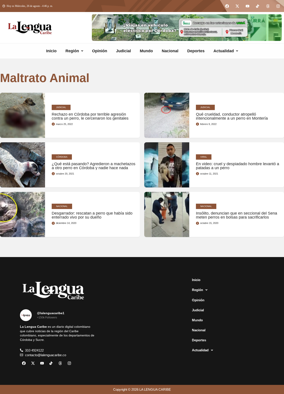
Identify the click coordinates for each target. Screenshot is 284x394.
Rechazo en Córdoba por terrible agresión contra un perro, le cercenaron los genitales (90, 116)
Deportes (196, 51)
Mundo (146, 51)
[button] (74, 51)
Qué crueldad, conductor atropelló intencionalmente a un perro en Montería (232, 116)
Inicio (51, 51)
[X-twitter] (237, 6)
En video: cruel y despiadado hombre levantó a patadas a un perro (237, 166)
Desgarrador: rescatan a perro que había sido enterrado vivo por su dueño (92, 215)
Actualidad (223, 51)
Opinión (99, 51)
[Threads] (268, 6)
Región (72, 51)
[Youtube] (247, 6)
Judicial (123, 51)
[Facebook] (227, 6)
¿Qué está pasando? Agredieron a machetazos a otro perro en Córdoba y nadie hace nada (93, 166)
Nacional (170, 51)
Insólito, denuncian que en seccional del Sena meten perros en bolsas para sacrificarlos (236, 215)
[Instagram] (278, 6)
